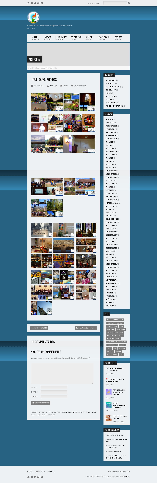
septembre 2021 (112, 203)
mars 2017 (110, 274)
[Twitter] (35, 3)
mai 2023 (109, 161)
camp (113, 323)
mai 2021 (109, 209)
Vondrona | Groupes (114, 106)
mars (121, 335)
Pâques (109, 99)
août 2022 (110, 180)
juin (121, 332)
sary (115, 348)
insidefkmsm (110, 329)
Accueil (90, 3)
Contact (97, 3)
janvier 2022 (111, 196)
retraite (122, 345)
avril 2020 (110, 229)
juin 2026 (109, 119)
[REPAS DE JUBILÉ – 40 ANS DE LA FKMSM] (109, 394)
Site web (34, 397)
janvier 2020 (111, 232)
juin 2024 (109, 142)
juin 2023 (109, 158)
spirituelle (110, 351)
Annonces (110, 83)
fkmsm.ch (126, 476)
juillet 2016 (110, 286)
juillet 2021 (110, 206)
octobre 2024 (111, 139)
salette (109, 348)
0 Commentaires (80, 86)
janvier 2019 (111, 245)
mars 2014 (110, 306)
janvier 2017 (111, 280)
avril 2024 (110, 148)
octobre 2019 (111, 235)
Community (111, 90)
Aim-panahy (111, 80)
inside (43, 68)
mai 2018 (109, 254)
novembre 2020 (112, 219)
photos (124, 342)
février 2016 (110, 296)
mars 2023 (110, 168)
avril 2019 (110, 241)
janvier (109, 332)
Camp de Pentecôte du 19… (85, 328)
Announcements (113, 87)
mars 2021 (110, 216)
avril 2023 (110, 164)
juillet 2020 (110, 225)
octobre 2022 (111, 177)
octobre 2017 (111, 267)
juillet (115, 332)
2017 (108, 320)
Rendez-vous (40, 471)
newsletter (110, 342)
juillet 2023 (110, 155)
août (121, 320)
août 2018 (110, 251)
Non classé (110, 96)
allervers (114, 320)
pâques (115, 345)
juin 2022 (109, 187)
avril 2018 (110, 257)
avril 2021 (110, 212)
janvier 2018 (111, 261)
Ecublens (120, 323)
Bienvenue (119, 435)
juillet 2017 (110, 270)
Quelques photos (51, 68)
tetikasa (118, 351)
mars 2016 (110, 293)
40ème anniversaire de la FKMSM (119, 405)
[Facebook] (32, 3)
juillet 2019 (110, 238)
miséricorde (110, 338)
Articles (34, 59)
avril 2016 (110, 290)
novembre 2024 (112, 135)
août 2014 (110, 299)
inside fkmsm (121, 329)
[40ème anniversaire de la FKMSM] (109, 407)
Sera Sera (53, 86)
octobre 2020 (111, 222)
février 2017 (110, 277)
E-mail (34, 392)
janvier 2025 (111, 132)
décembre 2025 (111, 126)
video (121, 354)
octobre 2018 (111, 248)
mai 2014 (109, 302)
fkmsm (109, 326)
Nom (33, 387)
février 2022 (110, 193)
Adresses (51, 471)
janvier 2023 (111, 171)
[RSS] (28, 3)
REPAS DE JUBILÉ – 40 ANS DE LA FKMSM (119, 392)
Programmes (111, 103)
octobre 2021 (111, 200)
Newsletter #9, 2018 (40, 328)
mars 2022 (110, 190)
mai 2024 (109, 145)
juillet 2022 (110, 184)
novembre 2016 (112, 283)
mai (108, 335)
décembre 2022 (111, 174)
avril (108, 323)
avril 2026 (110, 123)
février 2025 (110, 129)
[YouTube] (42, 3)
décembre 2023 (111, 151)
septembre (122, 348)
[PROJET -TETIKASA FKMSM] (109, 420)
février (115, 326)
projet (109, 345)
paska (118, 342)
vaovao (109, 354)
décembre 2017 (111, 264)
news (118, 338)
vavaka (115, 354)
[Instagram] (38, 3)
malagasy (114, 335)
